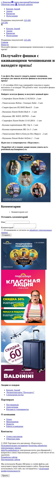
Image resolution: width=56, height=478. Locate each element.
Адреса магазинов (21, 2)
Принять (5, 476)
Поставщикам (12, 405)
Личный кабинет (25, 4)
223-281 (27, 20)
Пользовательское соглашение (14, 445)
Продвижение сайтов (10, 459)
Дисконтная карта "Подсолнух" (20, 392)
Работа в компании (14, 426)
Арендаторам (12, 407)
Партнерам (34, 2)
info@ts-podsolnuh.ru (10, 450)
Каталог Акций (13, 390)
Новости (10, 424)
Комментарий (7, 227)
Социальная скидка (15, 395)
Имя (3, 222)
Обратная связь (8, 4)
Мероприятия (12, 422)
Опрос (9, 419)
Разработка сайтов (9, 457)
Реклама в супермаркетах (17, 409)
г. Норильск (6, 2)
